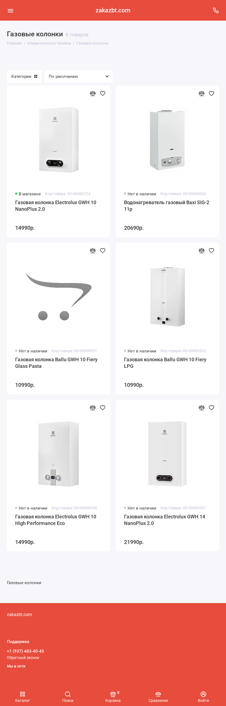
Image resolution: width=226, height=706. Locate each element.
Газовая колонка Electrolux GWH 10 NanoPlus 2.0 (55, 205)
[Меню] (10, 10)
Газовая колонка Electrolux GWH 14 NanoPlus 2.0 (164, 520)
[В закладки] (102, 93)
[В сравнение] (92, 93)
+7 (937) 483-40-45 (25, 651)
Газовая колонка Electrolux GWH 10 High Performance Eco (55, 520)
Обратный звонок (23, 657)
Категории (21, 76)
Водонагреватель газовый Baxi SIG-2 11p (166, 205)
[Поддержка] (215, 10)
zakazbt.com (113, 10)
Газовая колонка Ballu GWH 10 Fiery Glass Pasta (56, 363)
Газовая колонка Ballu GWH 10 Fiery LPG (165, 363)
